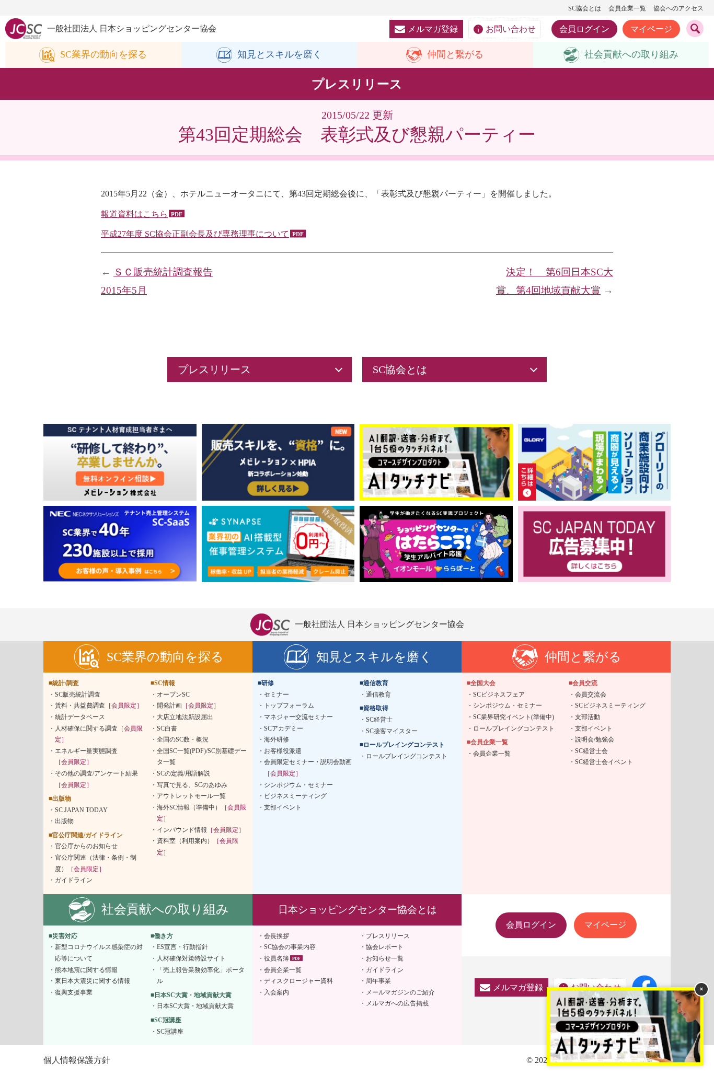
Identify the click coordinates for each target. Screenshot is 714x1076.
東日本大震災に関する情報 (92, 981)
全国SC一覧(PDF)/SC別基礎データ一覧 (202, 756)
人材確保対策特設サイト (191, 958)
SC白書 (167, 728)
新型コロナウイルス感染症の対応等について (99, 952)
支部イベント (283, 807)
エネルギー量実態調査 (86, 756)
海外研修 (276, 739)
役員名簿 (276, 958)
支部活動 (587, 717)
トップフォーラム (289, 705)
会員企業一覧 (627, 8)
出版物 (64, 821)
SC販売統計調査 (77, 694)
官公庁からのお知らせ (86, 846)
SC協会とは (584, 8)
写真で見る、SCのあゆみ (192, 785)
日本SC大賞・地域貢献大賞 (195, 1006)
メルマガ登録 (433, 29)
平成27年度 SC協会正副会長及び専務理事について (195, 233)
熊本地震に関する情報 (86, 970)
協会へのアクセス (678, 8)
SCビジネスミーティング (610, 705)
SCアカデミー (283, 728)
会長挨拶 (276, 936)
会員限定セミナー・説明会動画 (308, 767)
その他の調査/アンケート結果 (96, 779)
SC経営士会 (591, 751)
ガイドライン (74, 880)
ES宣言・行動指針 (182, 947)
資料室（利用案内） (197, 846)
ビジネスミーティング (295, 796)
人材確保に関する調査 (99, 734)
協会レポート (385, 947)
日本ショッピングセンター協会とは (357, 909)
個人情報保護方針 (76, 1060)
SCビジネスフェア (499, 694)
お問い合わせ (511, 29)
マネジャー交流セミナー (298, 717)
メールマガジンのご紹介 (400, 992)
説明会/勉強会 (594, 739)
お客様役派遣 (283, 751)
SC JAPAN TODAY (81, 810)
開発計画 (188, 705)
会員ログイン (584, 29)
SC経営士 (379, 719)
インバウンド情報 (201, 830)
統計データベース (80, 717)
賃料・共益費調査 (99, 705)
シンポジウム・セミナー (298, 785)
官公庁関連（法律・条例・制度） (95, 863)
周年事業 (378, 981)
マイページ (651, 29)
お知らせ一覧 (385, 958)
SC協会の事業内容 (290, 947)
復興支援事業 (74, 992)
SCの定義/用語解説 (183, 773)
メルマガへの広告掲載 (397, 1003)
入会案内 (276, 992)
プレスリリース (388, 936)
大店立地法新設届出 (185, 717)
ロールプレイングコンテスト (406, 756)
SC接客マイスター (392, 731)
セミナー (276, 694)
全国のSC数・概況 (183, 739)
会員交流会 (590, 694)
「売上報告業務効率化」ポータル (201, 975)
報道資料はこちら (134, 214)
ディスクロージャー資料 (298, 981)
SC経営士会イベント (604, 762)
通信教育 (378, 694)
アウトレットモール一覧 (191, 796)
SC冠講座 (170, 1031)
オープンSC (173, 694)
